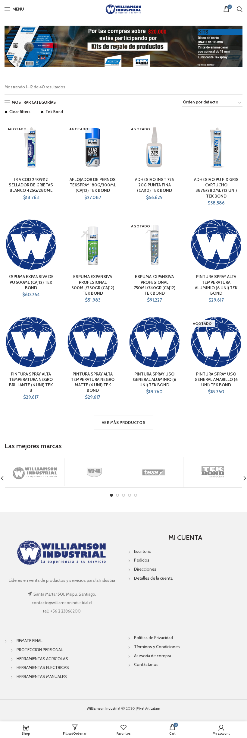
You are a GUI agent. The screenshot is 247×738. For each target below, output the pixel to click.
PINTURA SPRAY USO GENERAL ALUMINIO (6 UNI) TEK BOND (154, 379)
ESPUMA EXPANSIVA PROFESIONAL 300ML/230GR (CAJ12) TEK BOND (92, 285)
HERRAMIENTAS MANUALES (42, 676)
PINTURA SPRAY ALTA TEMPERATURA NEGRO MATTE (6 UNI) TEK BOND (92, 382)
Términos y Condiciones (157, 646)
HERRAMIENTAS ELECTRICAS (43, 667)
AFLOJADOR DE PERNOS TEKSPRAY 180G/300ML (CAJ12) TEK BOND (93, 185)
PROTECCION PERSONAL (40, 649)
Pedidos (141, 560)
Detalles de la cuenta (153, 578)
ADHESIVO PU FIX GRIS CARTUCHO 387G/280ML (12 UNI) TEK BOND (216, 188)
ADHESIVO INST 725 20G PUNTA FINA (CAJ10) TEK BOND (154, 185)
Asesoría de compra (152, 655)
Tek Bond (54, 111)
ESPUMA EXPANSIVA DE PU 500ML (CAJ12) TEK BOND (31, 282)
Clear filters (19, 111)
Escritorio (143, 551)
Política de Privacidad (153, 637)
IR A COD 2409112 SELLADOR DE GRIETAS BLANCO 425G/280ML (31, 185)
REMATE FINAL (29, 640)
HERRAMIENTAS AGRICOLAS (42, 658)
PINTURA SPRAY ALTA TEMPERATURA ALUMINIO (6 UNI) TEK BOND (216, 285)
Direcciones (145, 569)
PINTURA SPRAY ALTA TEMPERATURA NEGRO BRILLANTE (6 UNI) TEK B (31, 382)
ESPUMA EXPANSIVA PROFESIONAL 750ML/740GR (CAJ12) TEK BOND (154, 285)
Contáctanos (146, 664)
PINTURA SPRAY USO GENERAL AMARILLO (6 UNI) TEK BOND (216, 379)
